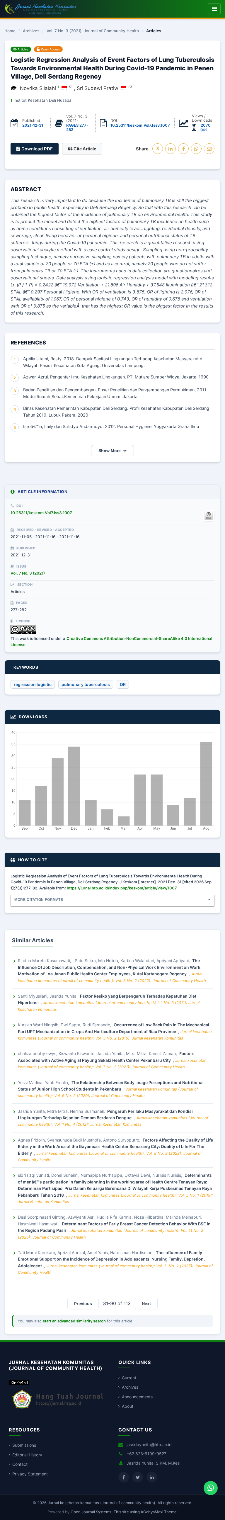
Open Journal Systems (91, 1511)
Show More (109, 450)
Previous (83, 1303)
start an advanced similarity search (74, 1321)
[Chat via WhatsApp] (211, 1488)
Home (10, 31)
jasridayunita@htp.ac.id (149, 1444)
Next (146, 1303)
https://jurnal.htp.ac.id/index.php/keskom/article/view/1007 (122, 888)
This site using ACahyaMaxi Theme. (146, 1511)
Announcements (137, 1396)
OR (123, 684)
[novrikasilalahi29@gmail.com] (70, 87)
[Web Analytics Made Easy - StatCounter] (19, 1383)
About (127, 1406)
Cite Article (84, 148)
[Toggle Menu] (214, 8)
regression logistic (33, 684)
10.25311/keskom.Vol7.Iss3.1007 (140, 125)
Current (129, 1377)
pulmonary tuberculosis (86, 684)
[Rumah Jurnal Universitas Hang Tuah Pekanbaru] (58, 1408)
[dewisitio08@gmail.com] (130, 87)
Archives (31, 31)
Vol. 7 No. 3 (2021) (28, 573)
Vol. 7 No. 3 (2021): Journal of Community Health (93, 31)
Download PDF (36, 149)
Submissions (24, 1445)
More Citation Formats (38, 900)
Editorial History (27, 1454)
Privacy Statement (30, 1473)
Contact (20, 1464)
